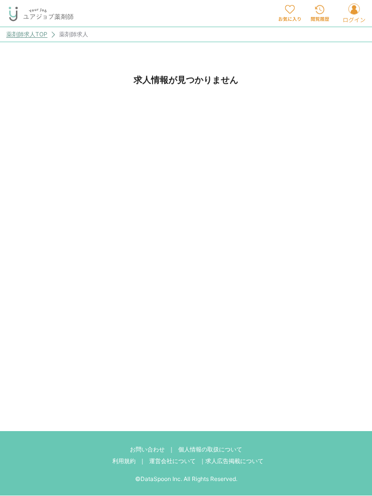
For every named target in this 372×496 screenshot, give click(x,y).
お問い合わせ (147, 449)
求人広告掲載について (234, 461)
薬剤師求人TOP (26, 34)
